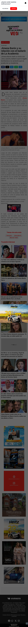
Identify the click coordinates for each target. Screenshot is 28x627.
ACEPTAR (14, 8)
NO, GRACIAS (5, 8)
